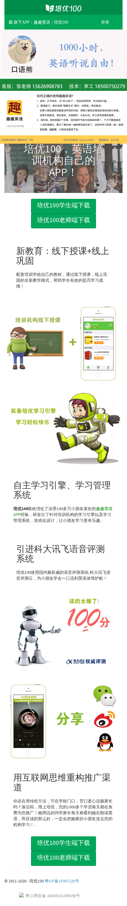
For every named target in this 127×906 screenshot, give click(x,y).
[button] (38, 22)
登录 (105, 22)
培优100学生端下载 (63, 205)
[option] (63, 159)
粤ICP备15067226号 (62, 881)
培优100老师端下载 (63, 220)
